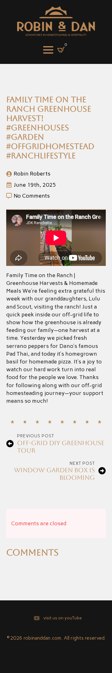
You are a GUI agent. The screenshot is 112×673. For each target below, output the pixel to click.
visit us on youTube (62, 618)
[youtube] (36, 618)
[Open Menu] (48, 50)
